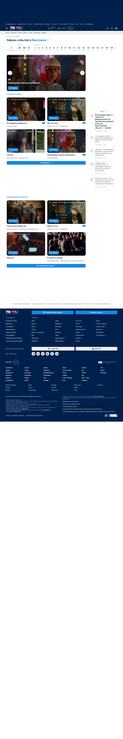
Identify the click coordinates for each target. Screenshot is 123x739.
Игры (82, 24)
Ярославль (10, 36)
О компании (9, 326)
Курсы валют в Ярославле (101, 304)
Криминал (58, 324)
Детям (25, 32)
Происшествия (80, 329)
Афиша (47, 24)
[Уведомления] (112, 28)
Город (33, 329)
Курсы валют (63, 24)
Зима (56, 321)
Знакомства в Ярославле (21, 304)
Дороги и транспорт (38, 332)
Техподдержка (10, 335)
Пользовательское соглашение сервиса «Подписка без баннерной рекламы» (82, 409)
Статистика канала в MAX (14, 341)
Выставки (37, 32)
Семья (78, 341)
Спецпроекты (100, 335)
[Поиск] (107, 28)
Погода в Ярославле (38, 304)
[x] (52, 354)
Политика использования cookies (71, 404)
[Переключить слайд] (17, 48)
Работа (78, 332)
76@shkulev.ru (25, 408)
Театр (20, 32)
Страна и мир (100, 326)
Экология (99, 329)
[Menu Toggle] (7, 28)
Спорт (31, 32)
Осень (78, 324)
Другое (44, 32)
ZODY (77, 24)
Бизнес (34, 324)
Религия (78, 338)
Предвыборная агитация (13, 338)
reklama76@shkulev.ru (98, 396)
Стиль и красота (101, 324)
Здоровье (35, 341)
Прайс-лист (9, 324)
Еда (33, 335)
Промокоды (89, 24)
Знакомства (21, 24)
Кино (7, 32)
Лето (56, 329)
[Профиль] (116, 28)
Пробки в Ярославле (54, 304)
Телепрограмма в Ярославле (72, 304)
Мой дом (58, 332)
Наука (57, 335)
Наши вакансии (11, 332)
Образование (59, 341)
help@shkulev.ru (17, 411)
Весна (33, 326)
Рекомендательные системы (70, 406)
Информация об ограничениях (70, 401)
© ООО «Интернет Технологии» (34, 415)
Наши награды (10, 329)
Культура (58, 326)
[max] (47, 354)
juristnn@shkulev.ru (46, 410)
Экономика (99, 332)
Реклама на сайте (11, 321)
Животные (35, 338)
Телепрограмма (38, 24)
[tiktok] (57, 354)
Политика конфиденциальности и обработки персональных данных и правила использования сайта (89, 411)
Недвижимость (11, 24)
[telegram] (33, 354)
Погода (29, 24)
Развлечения (80, 335)
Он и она (78, 321)
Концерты (13, 32)
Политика (79, 326)
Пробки (71, 24)
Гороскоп (54, 24)
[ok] (43, 354)
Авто (33, 321)
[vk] (38, 354)
